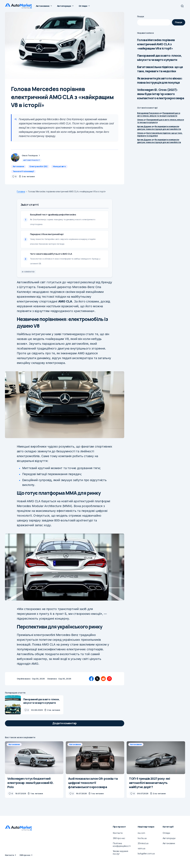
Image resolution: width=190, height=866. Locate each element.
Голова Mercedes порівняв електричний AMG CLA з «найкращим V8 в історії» (156, 44)
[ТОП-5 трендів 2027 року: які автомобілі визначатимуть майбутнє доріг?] (156, 757)
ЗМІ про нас (24, 855)
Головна (21, 191)
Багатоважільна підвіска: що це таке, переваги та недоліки (160, 69)
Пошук (140, 16)
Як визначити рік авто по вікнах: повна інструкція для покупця (159, 80)
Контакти (9, 855)
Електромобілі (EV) (38, 166)
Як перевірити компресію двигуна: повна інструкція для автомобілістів (159, 140)
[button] (182, 6)
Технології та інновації (23, 171)
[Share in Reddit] (103, 679)
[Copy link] (109, 679)
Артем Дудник (144, 126)
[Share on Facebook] (91, 679)
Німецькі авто (59, 166)
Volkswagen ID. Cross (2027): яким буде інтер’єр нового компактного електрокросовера (160, 94)
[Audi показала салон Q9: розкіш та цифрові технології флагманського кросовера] (95, 757)
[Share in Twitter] (97, 679)
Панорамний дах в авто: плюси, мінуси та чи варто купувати (159, 58)
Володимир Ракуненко (148, 113)
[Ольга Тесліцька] (15, 157)
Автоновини (18, 166)
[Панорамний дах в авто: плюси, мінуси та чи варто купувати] (13, 704)
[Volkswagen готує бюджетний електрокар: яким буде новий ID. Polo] (34, 757)
